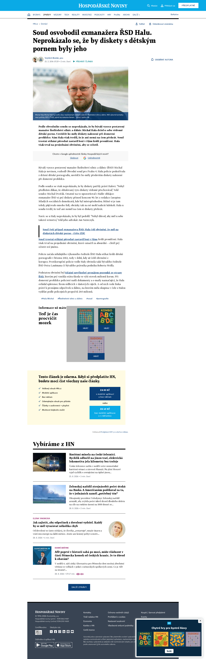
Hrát (85, 328)
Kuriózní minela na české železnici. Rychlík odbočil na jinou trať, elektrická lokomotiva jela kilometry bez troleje (96, 458)
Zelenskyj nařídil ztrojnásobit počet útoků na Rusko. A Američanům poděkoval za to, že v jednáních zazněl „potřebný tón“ (97, 490)
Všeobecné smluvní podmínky (120, 626)
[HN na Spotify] (68, 631)
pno (61, 58)
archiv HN (85, 117)
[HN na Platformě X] (51, 631)
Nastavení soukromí (116, 621)
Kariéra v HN (88, 626)
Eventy (144, 617)
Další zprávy (79, 587)
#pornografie (102, 298)
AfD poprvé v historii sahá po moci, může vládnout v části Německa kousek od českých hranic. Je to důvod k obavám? (90, 555)
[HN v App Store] (63, 645)
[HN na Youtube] (72, 631)
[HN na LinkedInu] (64, 631)
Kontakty (87, 613)
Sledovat (74, 158)
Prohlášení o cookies (116, 617)
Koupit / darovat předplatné (153, 613)
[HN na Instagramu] (59, 631)
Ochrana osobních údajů (118, 613)
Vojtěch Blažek (52, 58)
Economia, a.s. (53, 616)
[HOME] (29, 15)
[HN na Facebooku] (55, 631)
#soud (89, 298)
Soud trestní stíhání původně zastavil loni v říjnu (68, 239)
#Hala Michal (47, 298)
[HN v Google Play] (44, 645)
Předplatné (188, 5)
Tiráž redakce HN (90, 617)
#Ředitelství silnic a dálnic (70, 298)
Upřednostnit (94, 158)
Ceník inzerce (89, 630)
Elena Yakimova (41, 518)
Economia (87, 621)
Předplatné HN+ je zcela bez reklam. (114, 432)
